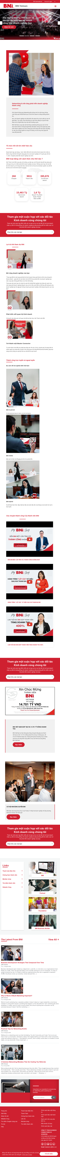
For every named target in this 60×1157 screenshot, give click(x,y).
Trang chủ (4, 1111)
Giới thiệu (4, 1113)
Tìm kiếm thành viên (9, 883)
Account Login (48, 1)
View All (52, 939)
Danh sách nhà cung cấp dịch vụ (48, 1120)
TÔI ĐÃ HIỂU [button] (49, 1154)
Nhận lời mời (9, 27)
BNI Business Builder (42, 928)
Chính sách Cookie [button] (27, 1154)
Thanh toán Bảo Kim (9, 871)
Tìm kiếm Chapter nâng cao (9, 1121)
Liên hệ (23, 1119)
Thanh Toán (24, 1113)
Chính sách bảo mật (46, 1126)
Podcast (42, 893)
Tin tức (3, 1124)
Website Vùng (7, 887)
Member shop (7, 879)
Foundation (42, 911)
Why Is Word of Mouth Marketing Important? (16, 996)
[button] (1, 23)
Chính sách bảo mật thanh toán (48, 1115)
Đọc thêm (18, 745)
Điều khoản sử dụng (46, 1123)
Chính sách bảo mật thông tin (48, 1111)
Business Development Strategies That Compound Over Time (22, 962)
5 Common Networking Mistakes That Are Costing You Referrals (23, 1062)
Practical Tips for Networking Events (14, 1029)
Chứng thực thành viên (10, 875)
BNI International (37, 1)
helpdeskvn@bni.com (51, 1147)
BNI (42, 875)
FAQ (2, 1127)
